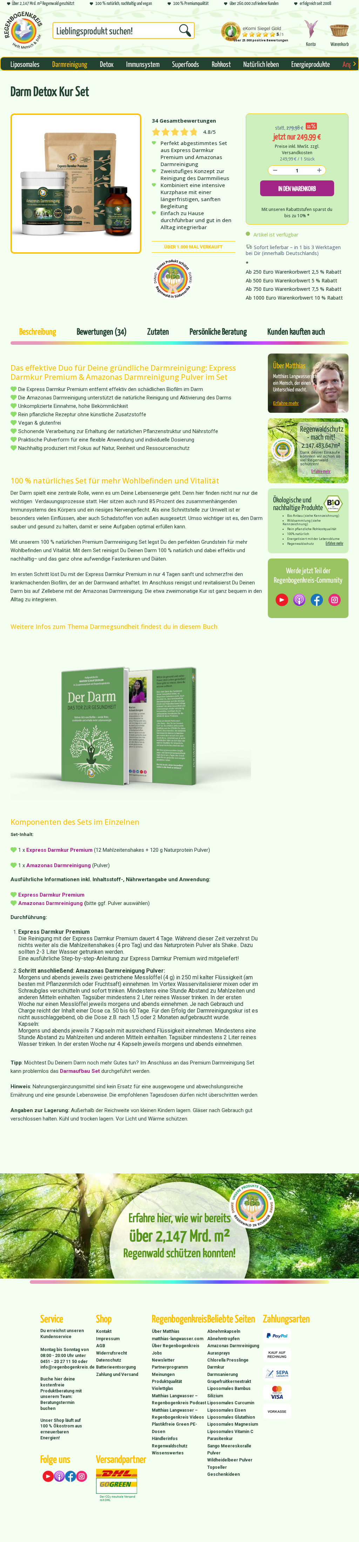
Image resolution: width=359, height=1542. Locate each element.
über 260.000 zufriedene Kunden (253, 3)
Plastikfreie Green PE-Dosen (174, 1428)
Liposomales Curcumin (230, 1402)
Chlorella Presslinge (228, 1360)
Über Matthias (166, 1331)
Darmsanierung (222, 1374)
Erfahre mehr (286, 403)
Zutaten (158, 331)
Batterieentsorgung (116, 1367)
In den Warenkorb (297, 188)
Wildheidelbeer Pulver (229, 1460)
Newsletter (163, 1360)
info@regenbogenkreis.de (67, 1367)
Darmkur (215, 1367)
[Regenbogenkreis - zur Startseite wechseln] (23, 30)
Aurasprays (218, 1353)
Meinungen (163, 1374)
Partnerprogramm (170, 1367)
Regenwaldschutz (170, 1446)
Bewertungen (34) (102, 331)
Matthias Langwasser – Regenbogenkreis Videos (178, 1414)
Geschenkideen (223, 1474)
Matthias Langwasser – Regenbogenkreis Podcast (179, 1399)
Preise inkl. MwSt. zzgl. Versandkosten (297, 149)
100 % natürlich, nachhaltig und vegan (123, 3)
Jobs (157, 1353)
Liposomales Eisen (226, 1410)
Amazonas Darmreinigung (58, 865)
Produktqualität (167, 1381)
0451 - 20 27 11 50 (59, 1361)
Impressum (108, 1338)
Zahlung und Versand (117, 1374)
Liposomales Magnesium (232, 1424)
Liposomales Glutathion (231, 1417)
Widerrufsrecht (111, 1353)
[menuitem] (124, 32)
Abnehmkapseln (223, 1331)
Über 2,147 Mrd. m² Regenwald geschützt (43, 3)
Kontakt (103, 1331)
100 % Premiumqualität (190, 3)
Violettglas (162, 1388)
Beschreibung (37, 331)
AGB (100, 1345)
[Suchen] (185, 30)
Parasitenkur (220, 1438)
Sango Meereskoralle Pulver (229, 1449)
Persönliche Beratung (218, 331)
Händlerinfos (165, 1438)
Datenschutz (108, 1360)
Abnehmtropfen (223, 1338)
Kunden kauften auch (296, 331)
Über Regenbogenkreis (175, 1345)
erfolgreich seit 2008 (315, 3)
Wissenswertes (168, 1453)
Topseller (217, 1467)
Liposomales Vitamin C (230, 1431)
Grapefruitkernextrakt (229, 1381)
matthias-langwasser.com (177, 1338)
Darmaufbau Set (80, 1071)
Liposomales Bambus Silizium (229, 1392)
